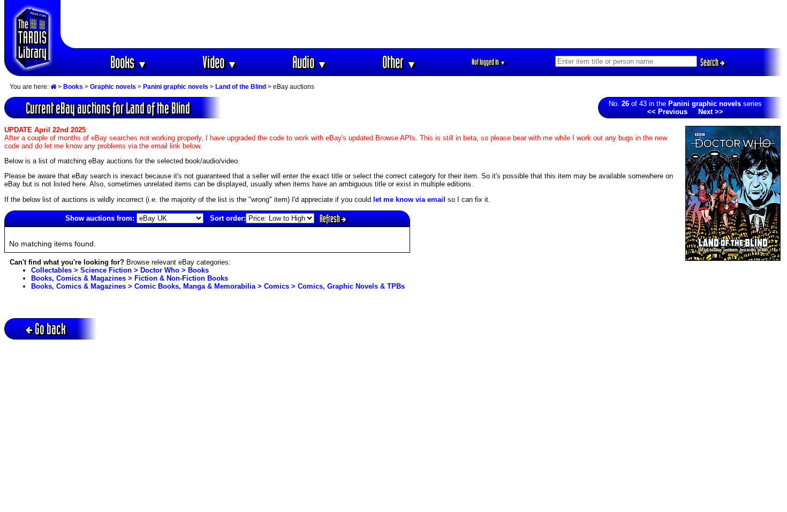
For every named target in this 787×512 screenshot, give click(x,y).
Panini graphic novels (175, 87)
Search (710, 62)
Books (128, 61)
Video (219, 61)
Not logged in (488, 61)
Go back (50, 328)
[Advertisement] (422, 24)
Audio (309, 61)
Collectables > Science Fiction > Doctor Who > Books (120, 270)
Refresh (331, 218)
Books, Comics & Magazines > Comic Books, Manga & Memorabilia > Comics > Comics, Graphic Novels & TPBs (218, 286)
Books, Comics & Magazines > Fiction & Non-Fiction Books (129, 278)
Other (399, 61)
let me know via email (409, 199)
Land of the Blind (240, 87)
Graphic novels (113, 87)
